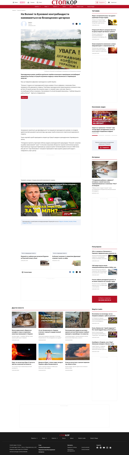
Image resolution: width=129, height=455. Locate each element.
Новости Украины (21, 10)
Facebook (66, 221)
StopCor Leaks (80, 6)
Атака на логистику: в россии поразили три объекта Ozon (77, 363)
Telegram (61, 221)
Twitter (74, 221)
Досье (71, 6)
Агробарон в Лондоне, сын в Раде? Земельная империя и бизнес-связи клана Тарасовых (103, 344)
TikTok (29, 223)
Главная (14, 10)
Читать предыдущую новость (29, 253)
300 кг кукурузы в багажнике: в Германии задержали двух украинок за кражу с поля (104, 253)
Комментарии (28, 272)
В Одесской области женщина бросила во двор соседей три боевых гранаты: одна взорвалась (104, 31)
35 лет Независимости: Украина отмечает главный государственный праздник (50, 332)
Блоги (64, 6)
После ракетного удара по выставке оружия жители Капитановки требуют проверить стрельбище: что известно (77, 332)
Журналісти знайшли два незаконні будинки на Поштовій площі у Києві (35, 257)
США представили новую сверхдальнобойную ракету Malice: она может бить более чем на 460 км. (104, 267)
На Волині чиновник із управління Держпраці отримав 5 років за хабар (66, 257)
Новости (55, 6)
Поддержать (102, 2)
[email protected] (23, 451)
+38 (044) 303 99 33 (104, 300)
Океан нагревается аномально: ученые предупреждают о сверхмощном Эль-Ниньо (104, 46)
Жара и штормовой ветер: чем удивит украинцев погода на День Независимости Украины (103, 17)
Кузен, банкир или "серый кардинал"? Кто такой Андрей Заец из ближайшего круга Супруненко (104, 330)
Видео (46, 6)
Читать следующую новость (60, 253)
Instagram (24, 223)
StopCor (30, 22)
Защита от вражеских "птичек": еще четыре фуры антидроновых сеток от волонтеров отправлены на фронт (103, 129)
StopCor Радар (90, 6)
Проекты (37, 6)
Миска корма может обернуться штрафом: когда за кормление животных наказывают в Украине (22, 332)
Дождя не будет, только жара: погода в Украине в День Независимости (51, 363)
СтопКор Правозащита (44, 447)
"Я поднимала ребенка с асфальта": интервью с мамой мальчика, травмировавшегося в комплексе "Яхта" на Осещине (104, 183)
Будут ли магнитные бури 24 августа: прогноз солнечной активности (23, 363)
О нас (40, 445)
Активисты (41, 452)
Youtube (70, 221)
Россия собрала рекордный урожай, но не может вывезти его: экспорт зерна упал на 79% (104, 281)
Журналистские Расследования (47, 450)
